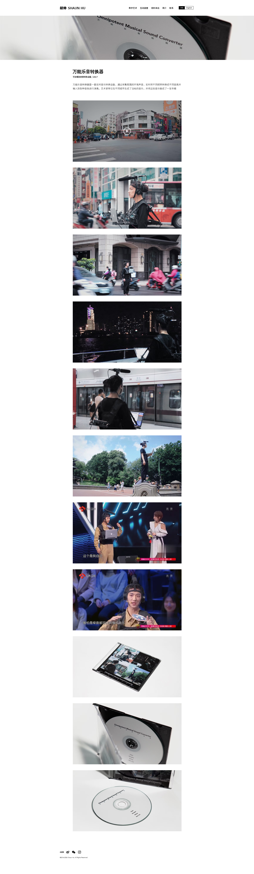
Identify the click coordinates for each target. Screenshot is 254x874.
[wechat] (74, 852)
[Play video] (127, 131)
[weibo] (68, 852)
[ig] (79, 852)
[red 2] (62, 852)
